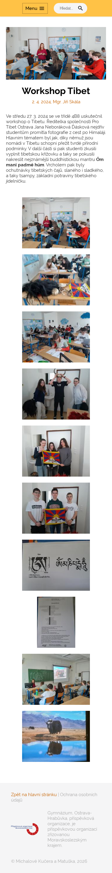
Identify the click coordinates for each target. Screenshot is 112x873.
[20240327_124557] (56, 622)
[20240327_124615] (56, 565)
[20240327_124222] (56, 508)
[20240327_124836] (56, 279)
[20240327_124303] (56, 451)
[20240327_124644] (56, 336)
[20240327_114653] (56, 736)
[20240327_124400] (56, 394)
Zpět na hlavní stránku (34, 794)
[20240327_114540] (56, 679)
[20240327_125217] (56, 222)
